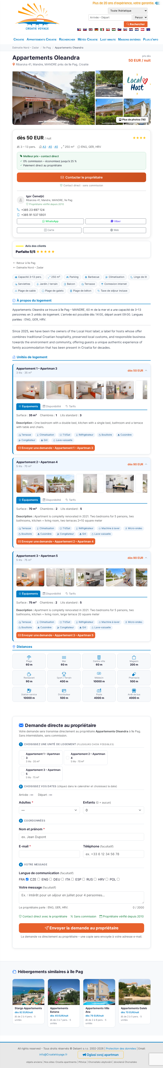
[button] (81, 249)
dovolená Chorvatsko (125, 1062)
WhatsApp (52, 221)
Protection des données (121, 1048)
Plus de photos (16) (134, 119)
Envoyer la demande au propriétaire (83, 928)
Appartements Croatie (41, 39)
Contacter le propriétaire (84, 177)
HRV (102, 879)
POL (113, 879)
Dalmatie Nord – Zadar (25, 47)
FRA (22, 879)
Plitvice (82, 1062)
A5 (50, 146)
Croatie (19, 39)
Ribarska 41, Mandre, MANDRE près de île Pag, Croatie (52, 64)
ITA (68, 879)
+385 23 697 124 (33, 209)
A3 (44, 146)
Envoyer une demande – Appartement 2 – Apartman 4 (57, 541)
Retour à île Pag (25, 262)
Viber (117, 221)
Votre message (37, 887)
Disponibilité (53, 406)
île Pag (47, 47)
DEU (57, 879)
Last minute (108, 39)
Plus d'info (150, 39)
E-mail (25, 846)
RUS (90, 879)
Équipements (30, 406)
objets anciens (34, 1062)
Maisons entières (129, 39)
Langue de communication (46, 873)
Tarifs (72, 406)
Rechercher (137, 24)
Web (116, 230)
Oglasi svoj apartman (103, 1055)
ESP (78, 879)
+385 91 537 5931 (33, 214)
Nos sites (49, 1062)
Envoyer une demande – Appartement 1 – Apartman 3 (57, 448)
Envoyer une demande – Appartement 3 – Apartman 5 (57, 635)
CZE (33, 879)
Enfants (97, 802)
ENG (45, 879)
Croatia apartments (66, 1062)
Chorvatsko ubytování (100, 1062)
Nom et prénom (32, 829)
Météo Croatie (88, 39)
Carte (51, 230)
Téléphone (98, 846)
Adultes (26, 802)
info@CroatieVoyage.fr (53, 1054)
